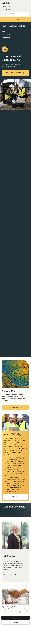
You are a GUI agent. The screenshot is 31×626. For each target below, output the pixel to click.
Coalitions (6, 40)
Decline (15, 622)
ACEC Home (6, 10)
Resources (6, 37)
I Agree (15, 618)
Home (4, 31)
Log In (16, 19)
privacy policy (17, 613)
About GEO (6, 34)
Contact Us (6, 6)
